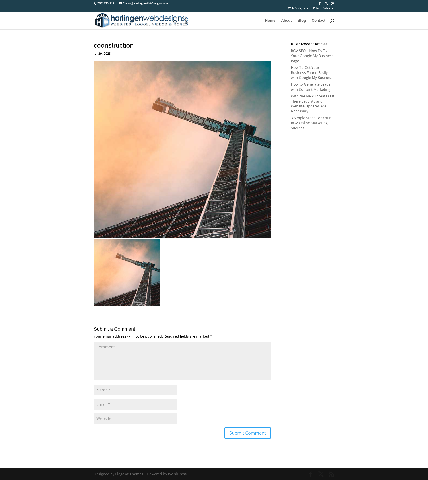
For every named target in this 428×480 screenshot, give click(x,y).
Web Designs (296, 8)
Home (270, 21)
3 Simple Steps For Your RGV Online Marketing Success (311, 122)
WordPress (177, 474)
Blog (302, 21)
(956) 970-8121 (106, 3)
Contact (318, 21)
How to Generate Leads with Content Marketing (310, 87)
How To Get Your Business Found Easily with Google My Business (312, 72)
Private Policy (321, 8)
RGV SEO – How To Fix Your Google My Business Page (312, 55)
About (286, 21)
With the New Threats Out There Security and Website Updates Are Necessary (312, 103)
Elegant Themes (129, 474)
